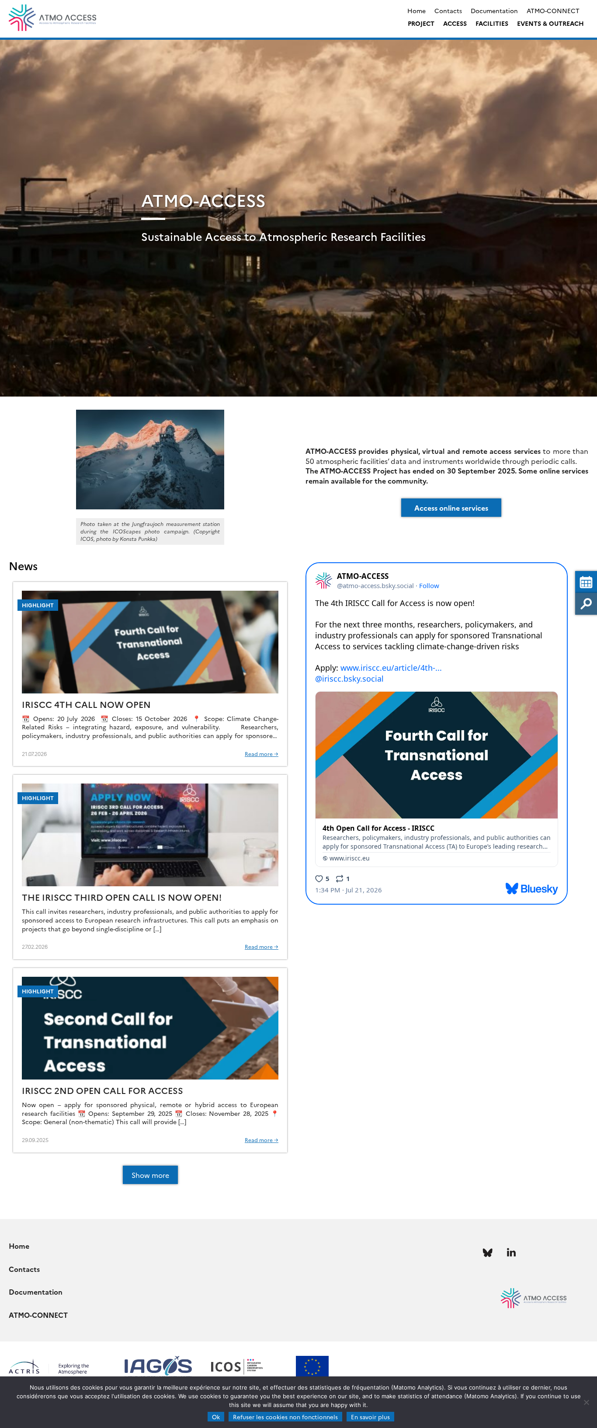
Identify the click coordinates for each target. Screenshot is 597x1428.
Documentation (494, 10)
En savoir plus (370, 1417)
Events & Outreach (550, 23)
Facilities (492, 23)
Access (455, 23)
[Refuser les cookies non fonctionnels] (586, 1402)
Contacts (448, 10)
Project (421, 23)
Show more (150, 1175)
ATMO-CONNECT (553, 10)
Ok (216, 1417)
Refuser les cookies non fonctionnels (285, 1417)
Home (416, 10)
